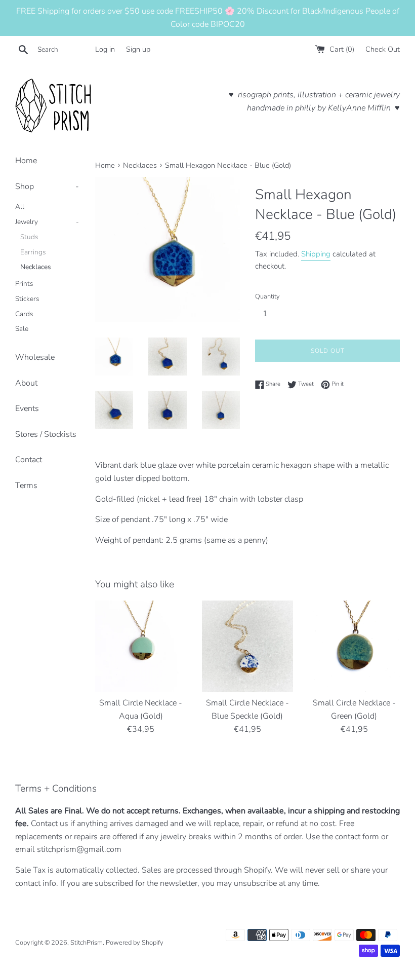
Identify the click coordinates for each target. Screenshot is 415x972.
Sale (21, 328)
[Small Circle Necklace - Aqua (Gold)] (141, 646)
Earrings (33, 252)
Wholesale (35, 357)
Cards (24, 314)
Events (27, 408)
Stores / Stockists (45, 434)
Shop (47, 186)
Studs (29, 237)
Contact (28, 459)
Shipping (315, 254)
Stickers (27, 299)
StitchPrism (86, 942)
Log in (105, 49)
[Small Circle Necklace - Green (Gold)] (354, 646)
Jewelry (47, 222)
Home (26, 160)
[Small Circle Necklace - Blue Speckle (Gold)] (248, 646)
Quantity (267, 296)
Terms (26, 485)
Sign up (138, 49)
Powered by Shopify (134, 942)
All (19, 206)
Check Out (382, 49)
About (26, 383)
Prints (24, 283)
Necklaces (35, 267)
